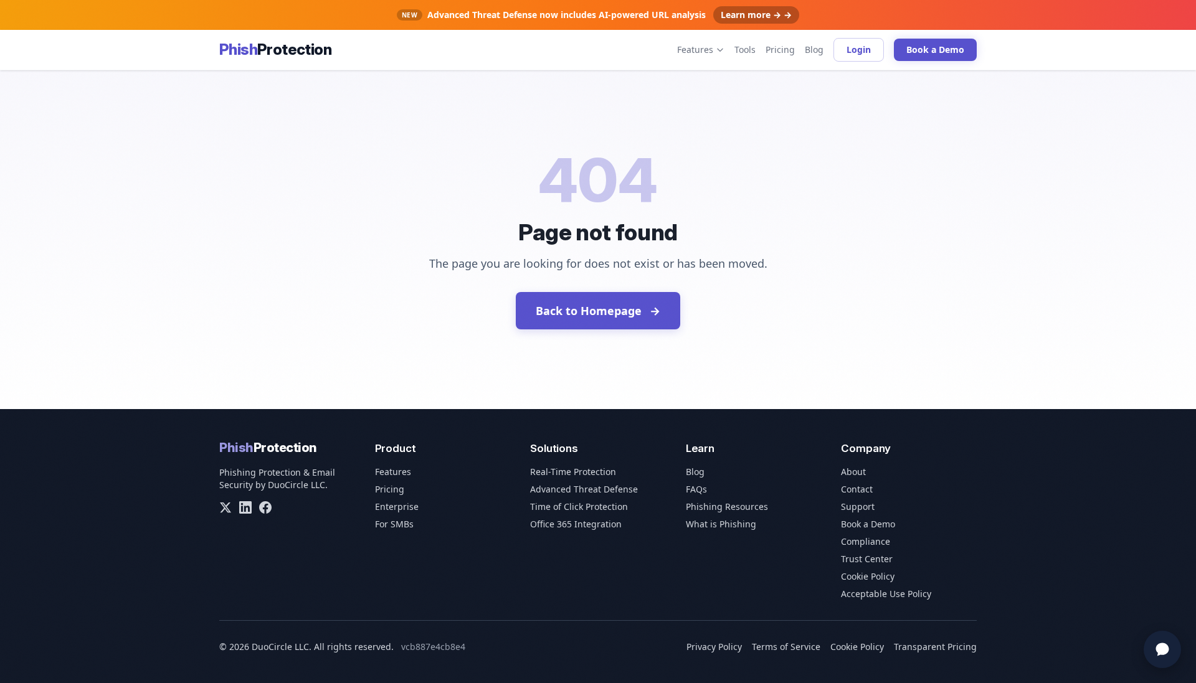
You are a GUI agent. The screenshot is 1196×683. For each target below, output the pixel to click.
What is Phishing (721, 524)
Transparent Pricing (935, 646)
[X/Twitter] (225, 507)
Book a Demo (935, 49)
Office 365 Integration (576, 524)
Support (858, 506)
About (853, 472)
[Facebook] (265, 507)
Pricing (780, 49)
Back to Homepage (598, 310)
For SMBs (394, 524)
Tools (745, 49)
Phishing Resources (727, 506)
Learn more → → (756, 15)
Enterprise (397, 506)
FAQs (696, 489)
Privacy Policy (714, 646)
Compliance (865, 541)
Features (695, 49)
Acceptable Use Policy (886, 594)
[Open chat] (1162, 649)
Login (859, 49)
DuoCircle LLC (296, 485)
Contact (857, 489)
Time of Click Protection (579, 506)
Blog (814, 49)
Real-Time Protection (573, 472)
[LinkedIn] (245, 507)
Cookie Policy (868, 576)
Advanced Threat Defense (584, 489)
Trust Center (867, 559)
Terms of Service (786, 646)
